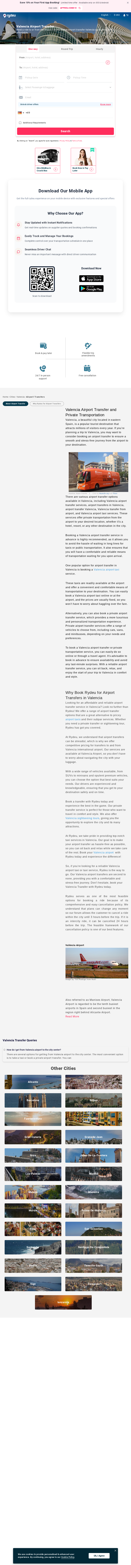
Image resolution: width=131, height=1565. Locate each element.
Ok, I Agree (99, 1555)
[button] (22, 113)
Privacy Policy (65, 141)
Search (65, 131)
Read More (72, 1016)
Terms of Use (77, 141)
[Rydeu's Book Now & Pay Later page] (83, 169)
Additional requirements (34, 123)
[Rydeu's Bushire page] (47, 169)
